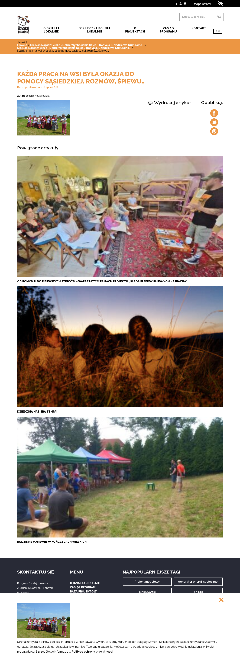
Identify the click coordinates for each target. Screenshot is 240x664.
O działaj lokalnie (51, 30)
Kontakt (199, 28)
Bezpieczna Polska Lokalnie (94, 30)
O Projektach (135, 30)
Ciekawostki (147, 593)
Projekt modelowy (147, 583)
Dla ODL (199, 593)
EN (219, 32)
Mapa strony (202, 4)
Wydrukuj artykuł (172, 102)
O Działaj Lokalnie (85, 583)
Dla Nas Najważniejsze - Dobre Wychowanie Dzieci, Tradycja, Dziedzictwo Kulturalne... (87, 45)
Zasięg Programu (168, 30)
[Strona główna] (23, 24)
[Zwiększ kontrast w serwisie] (220, 3)
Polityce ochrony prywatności (92, 651)
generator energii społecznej (198, 583)
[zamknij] (221, 600)
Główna (22, 45)
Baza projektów (83, 591)
